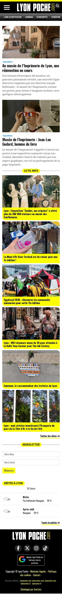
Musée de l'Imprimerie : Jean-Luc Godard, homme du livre (26, 141)
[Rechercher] (57, 6)
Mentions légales (38, 571)
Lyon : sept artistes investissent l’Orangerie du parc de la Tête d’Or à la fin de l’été (29, 427)
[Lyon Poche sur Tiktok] (44, 550)
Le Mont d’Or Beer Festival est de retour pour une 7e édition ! (30, 258)
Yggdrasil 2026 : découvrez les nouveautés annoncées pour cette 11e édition (27, 301)
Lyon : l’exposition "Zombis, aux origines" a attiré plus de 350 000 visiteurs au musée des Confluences (30, 214)
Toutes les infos (48, 436)
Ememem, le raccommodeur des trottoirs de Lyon (30, 386)
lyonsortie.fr (36, 583)
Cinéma (29, 17)
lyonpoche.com (25, 580)
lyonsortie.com (50, 580)
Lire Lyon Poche (13, 17)
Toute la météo (49, 523)
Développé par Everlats (31, 589)
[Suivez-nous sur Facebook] (17, 550)
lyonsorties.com (38, 580)
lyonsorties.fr (26, 583)
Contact (36, 575)
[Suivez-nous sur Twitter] (26, 550)
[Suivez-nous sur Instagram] (35, 550)
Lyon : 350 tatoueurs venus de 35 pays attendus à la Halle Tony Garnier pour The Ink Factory (30, 344)
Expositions (7, 62)
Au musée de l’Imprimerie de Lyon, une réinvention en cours (30, 68)
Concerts (42, 17)
